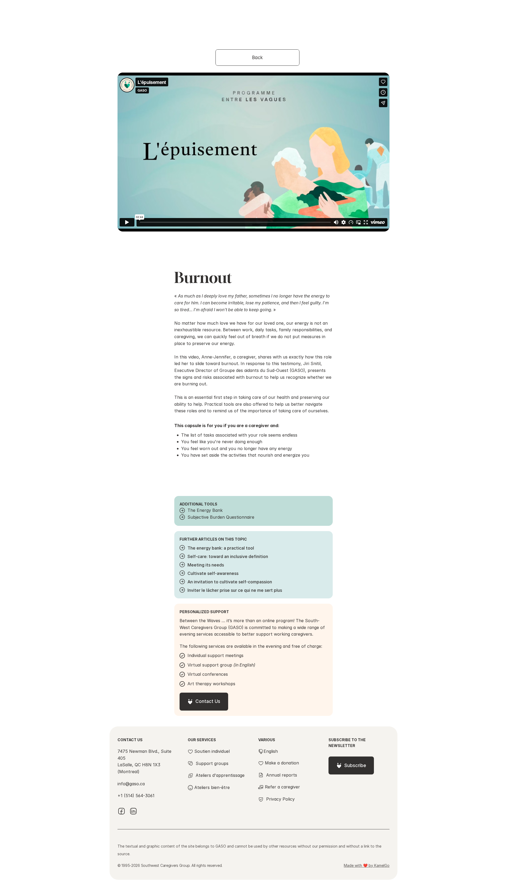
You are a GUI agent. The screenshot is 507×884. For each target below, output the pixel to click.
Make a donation (282, 762)
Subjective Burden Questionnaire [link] (220, 517)
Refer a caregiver (282, 787)
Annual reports (281, 775)
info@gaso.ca (131, 783)
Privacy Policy (280, 799)
